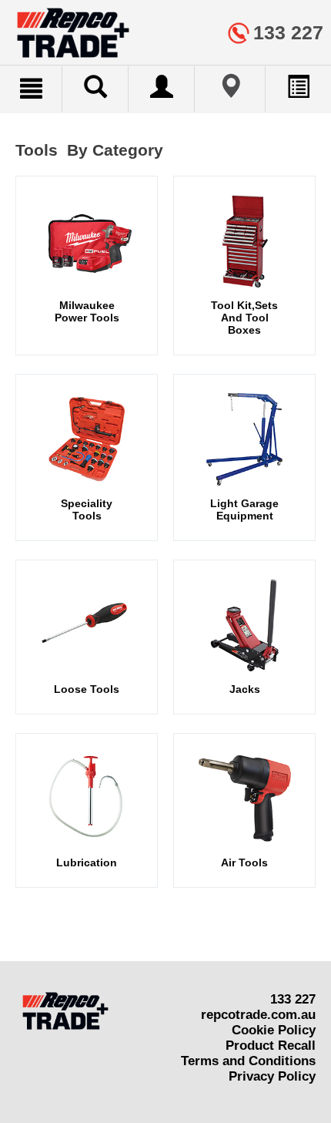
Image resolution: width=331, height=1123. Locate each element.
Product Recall (271, 1045)
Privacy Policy (272, 1076)
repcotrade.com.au (258, 1014)
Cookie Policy (274, 1030)
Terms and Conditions (248, 1061)
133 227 (293, 999)
